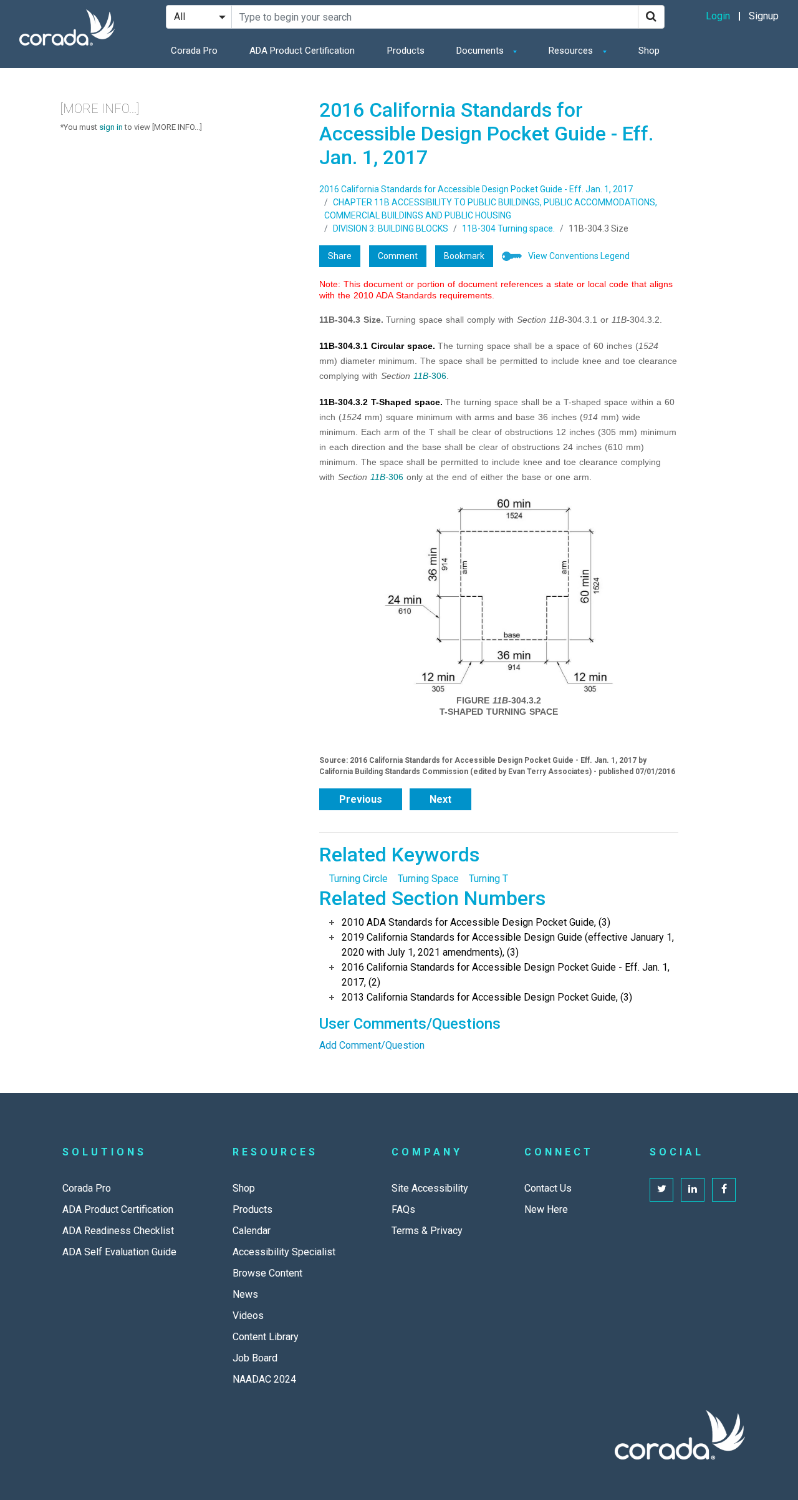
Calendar (252, 1231)
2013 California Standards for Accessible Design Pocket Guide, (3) (487, 997)
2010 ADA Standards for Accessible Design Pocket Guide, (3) (476, 922)
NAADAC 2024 (264, 1379)
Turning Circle (358, 879)
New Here (546, 1209)
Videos (248, 1315)
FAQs (403, 1209)
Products (406, 50)
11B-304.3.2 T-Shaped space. (381, 402)
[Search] (651, 17)
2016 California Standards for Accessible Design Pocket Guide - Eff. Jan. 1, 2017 (476, 189)
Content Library (266, 1337)
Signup (764, 16)
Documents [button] (481, 50)
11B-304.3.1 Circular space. (377, 346)
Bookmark (464, 256)
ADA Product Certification (302, 50)
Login (718, 16)
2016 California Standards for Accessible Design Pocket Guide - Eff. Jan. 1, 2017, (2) (506, 974)
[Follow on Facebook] (724, 1190)
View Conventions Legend (579, 256)
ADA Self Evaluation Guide (119, 1252)
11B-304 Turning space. (508, 228)
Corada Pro (194, 50)
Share (340, 256)
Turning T (488, 879)
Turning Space (428, 879)
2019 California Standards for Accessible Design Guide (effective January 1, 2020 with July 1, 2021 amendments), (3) (508, 944)
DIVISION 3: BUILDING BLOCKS (390, 228)
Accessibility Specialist (284, 1252)
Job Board (255, 1358)
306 (438, 376)
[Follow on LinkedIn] (692, 1190)
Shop (649, 50)
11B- (422, 376)
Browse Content (267, 1273)
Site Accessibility (430, 1188)
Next (440, 799)
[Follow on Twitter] (661, 1190)
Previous (360, 799)
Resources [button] (572, 50)
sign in (111, 127)
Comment (398, 256)
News (245, 1294)
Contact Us (548, 1188)
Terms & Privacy (427, 1231)
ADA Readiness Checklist (118, 1231)
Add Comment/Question (372, 1045)
